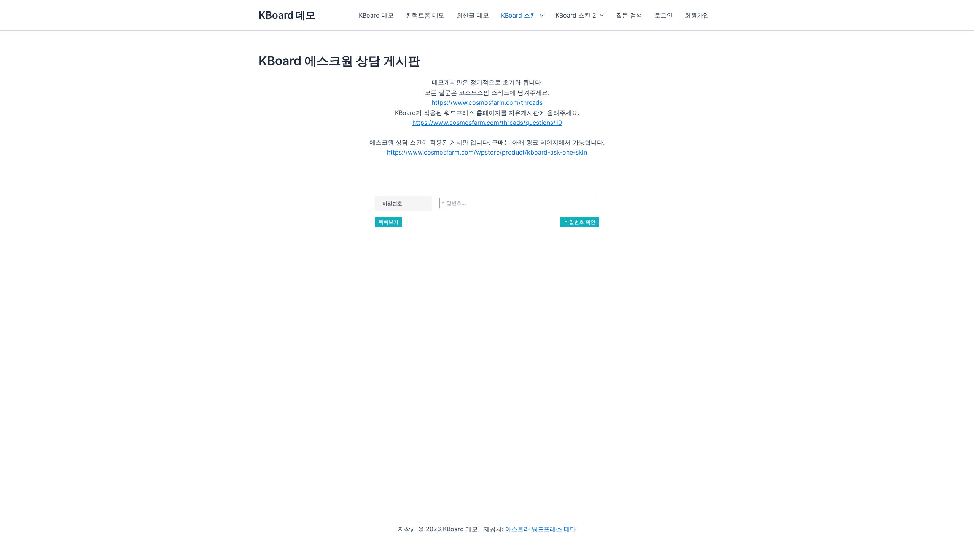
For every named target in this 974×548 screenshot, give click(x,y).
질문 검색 (629, 15)
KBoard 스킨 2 (575, 15)
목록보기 (388, 222)
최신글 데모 (473, 15)
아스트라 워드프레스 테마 (540, 529)
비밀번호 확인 (579, 222)
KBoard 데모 (287, 15)
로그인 (663, 15)
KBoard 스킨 (518, 15)
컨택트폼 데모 (425, 15)
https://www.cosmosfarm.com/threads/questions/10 (487, 122)
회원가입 (697, 15)
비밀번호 (392, 203)
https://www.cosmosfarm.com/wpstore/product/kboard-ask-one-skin (487, 152)
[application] (540, 15)
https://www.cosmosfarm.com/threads (487, 102)
